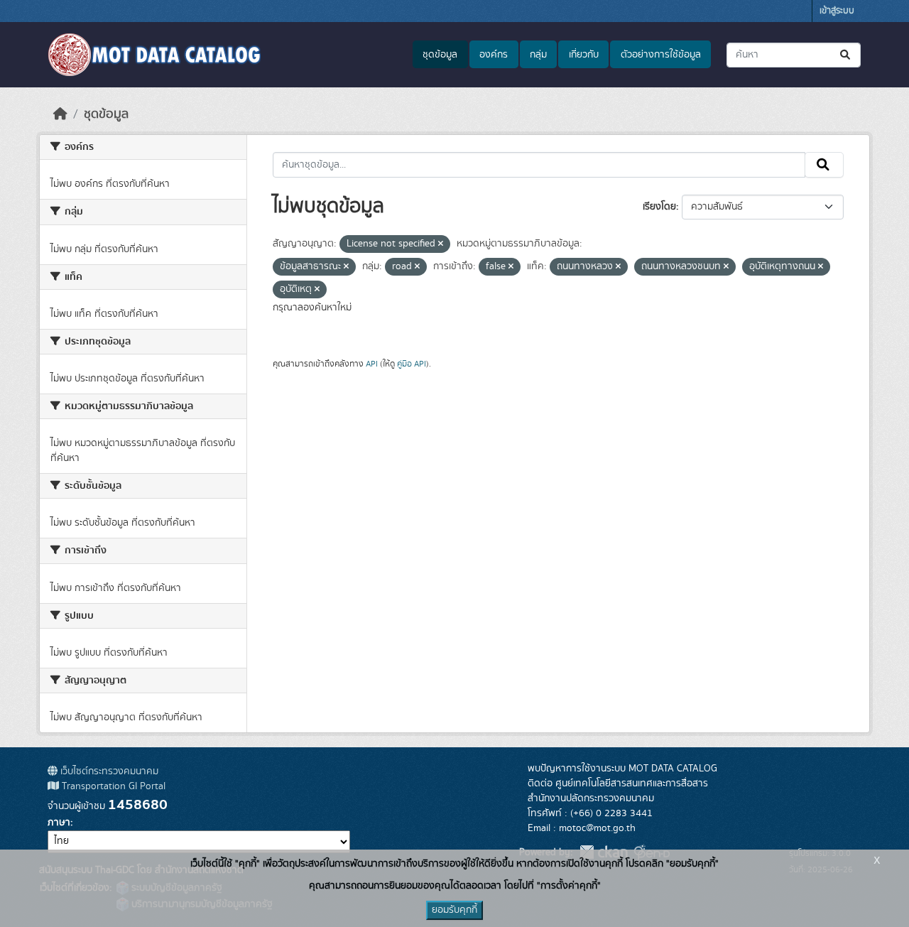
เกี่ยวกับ (584, 55)
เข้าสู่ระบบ (837, 11)
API (372, 363)
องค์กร (493, 55)
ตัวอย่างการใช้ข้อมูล (661, 55)
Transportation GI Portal (112, 786)
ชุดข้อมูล (440, 55)
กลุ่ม (538, 55)
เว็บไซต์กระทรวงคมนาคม (108, 771)
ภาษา (59, 822)
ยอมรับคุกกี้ (454, 910)
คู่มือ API (411, 363)
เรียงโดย (659, 207)
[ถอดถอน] (440, 244)
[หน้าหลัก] (60, 114)
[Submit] (846, 55)
